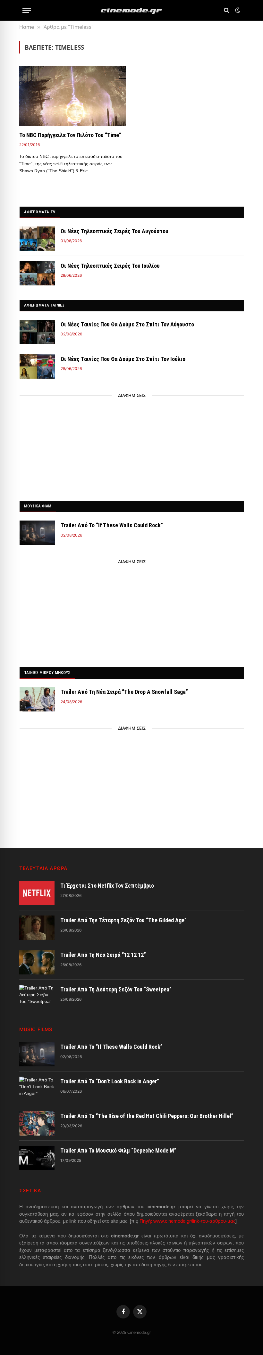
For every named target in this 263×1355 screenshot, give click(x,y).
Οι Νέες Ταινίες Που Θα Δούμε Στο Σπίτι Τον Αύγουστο (127, 324)
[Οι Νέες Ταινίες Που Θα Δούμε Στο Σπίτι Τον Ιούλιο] (37, 366)
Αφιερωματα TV (39, 211)
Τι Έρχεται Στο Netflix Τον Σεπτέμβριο (107, 885)
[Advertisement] (132, 446)
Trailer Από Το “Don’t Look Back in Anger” (109, 1081)
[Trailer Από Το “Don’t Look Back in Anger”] (37, 1089)
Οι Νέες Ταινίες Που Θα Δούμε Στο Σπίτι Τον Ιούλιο (123, 359)
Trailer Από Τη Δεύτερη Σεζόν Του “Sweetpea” (116, 989)
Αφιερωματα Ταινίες (44, 305)
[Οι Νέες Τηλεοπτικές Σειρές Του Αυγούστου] (37, 238)
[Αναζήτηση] (227, 10)
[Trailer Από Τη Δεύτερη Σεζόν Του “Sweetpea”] (37, 997)
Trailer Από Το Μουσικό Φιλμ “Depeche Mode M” (118, 1150)
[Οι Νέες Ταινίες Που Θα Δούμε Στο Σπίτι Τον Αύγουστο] (37, 332)
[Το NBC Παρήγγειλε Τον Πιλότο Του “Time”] (72, 96)
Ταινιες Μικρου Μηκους (47, 672)
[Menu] (26, 10)
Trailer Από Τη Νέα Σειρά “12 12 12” (103, 954)
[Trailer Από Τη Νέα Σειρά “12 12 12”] (37, 962)
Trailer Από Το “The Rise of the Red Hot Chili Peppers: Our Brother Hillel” (146, 1116)
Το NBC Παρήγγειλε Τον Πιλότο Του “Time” (70, 135)
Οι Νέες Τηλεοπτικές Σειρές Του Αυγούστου (114, 231)
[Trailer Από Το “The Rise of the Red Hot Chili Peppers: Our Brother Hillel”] (37, 1123)
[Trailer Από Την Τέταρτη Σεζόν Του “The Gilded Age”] (37, 928)
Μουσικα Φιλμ (37, 506)
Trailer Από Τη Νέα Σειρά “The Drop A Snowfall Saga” (124, 691)
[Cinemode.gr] (131, 10)
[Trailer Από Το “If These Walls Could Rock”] (37, 533)
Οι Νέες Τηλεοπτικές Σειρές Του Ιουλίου (110, 265)
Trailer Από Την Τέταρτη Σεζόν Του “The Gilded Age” (123, 920)
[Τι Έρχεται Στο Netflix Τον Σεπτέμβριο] (37, 893)
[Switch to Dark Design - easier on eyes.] (237, 10)
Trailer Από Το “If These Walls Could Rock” (112, 525)
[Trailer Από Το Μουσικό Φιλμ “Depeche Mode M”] (37, 1158)
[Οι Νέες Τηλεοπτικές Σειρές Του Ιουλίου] (37, 273)
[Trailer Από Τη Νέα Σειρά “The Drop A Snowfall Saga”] (37, 699)
